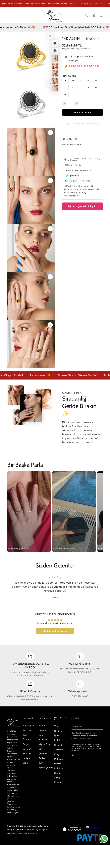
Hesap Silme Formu (57, 777)
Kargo (77, 48)
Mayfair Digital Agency (37, 829)
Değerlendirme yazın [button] (55, 631)
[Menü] (8, 15)
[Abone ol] (101, 726)
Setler (42, 758)
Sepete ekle (82, 112)
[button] (86, 15)
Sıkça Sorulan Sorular (27, 749)
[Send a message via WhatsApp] (104, 839)
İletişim (27, 758)
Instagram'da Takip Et (84, 206)
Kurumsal (28, 730)
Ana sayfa (28, 725)
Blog (25, 762)
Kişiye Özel (45, 744)
